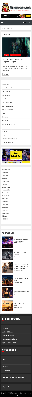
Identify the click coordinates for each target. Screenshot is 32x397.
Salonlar (4, 128)
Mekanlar (5, 117)
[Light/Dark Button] (24, 22)
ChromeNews (23, 393)
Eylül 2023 (5, 219)
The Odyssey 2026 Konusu (20, 254)
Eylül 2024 (5, 184)
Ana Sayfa (5, 328)
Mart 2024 (5, 201)
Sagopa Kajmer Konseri (9, 343)
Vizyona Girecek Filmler (15, 55)
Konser (4, 113)
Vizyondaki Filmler (8, 142)
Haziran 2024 (6, 193)
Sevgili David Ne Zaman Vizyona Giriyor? (12, 60)
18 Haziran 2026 (19, 245)
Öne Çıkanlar (6, 370)
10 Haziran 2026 (19, 270)
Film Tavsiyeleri (7, 102)
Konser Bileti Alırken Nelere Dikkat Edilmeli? (21, 241)
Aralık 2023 (5, 210)
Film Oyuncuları (7, 99)
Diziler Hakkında (7, 88)
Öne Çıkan (6, 55)
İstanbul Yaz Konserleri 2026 (22, 304)
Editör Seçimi (6, 91)
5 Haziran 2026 (18, 295)
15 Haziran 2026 (19, 256)
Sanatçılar (5, 131)
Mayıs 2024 (5, 196)
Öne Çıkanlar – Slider (8, 124)
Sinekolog (6, 64)
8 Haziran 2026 (18, 282)
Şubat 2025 (5, 175)
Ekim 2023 (5, 216)
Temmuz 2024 (6, 190)
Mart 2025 (5, 172)
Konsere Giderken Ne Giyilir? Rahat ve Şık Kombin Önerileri (21, 266)
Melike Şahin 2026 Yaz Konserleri (21, 292)
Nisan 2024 (5, 199)
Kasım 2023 (5, 213)
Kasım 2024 (5, 181)
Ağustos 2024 (6, 187)
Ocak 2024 (5, 207)
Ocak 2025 (5, 178)
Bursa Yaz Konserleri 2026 (21, 279)
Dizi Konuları (6, 84)
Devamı (6, 74)
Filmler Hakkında (7, 110)
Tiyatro (4, 135)
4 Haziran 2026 (18, 307)
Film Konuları (6, 95)
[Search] (29, 22)
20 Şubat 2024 (14, 64)
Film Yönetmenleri (7, 106)
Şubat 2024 (5, 204)
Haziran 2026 (6, 170)
